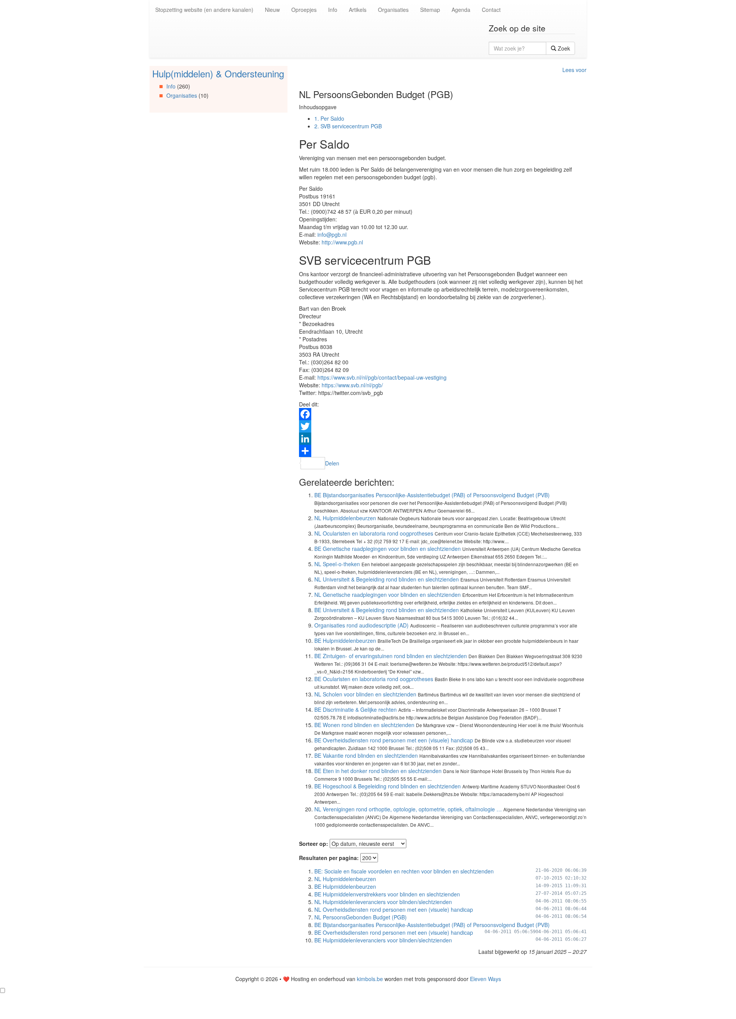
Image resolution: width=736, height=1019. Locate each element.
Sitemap (430, 9)
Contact (491, 9)
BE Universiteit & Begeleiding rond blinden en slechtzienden (386, 610)
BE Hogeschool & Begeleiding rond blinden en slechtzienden (387, 786)
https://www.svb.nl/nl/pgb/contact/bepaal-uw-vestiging (382, 377)
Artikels (357, 9)
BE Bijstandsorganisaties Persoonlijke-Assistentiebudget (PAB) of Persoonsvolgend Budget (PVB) (432, 495)
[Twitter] (442, 426)
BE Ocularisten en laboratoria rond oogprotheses (373, 679)
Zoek (563, 48)
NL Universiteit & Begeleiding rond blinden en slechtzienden (386, 579)
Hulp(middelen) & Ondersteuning (218, 73)
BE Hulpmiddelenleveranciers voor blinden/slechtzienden (383, 940)
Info (332, 9)
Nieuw (272, 9)
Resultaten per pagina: (329, 858)
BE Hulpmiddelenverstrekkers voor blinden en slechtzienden (387, 894)
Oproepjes (304, 9)
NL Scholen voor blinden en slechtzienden (365, 694)
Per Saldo (329, 118)
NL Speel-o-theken (337, 564)
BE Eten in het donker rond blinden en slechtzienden (378, 771)
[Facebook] (442, 414)
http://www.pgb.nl (342, 242)
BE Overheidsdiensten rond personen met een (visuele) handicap (393, 740)
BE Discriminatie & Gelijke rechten (355, 709)
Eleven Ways (485, 979)
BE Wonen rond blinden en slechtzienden (364, 725)
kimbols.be (370, 979)
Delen (332, 463)
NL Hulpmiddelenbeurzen (345, 518)
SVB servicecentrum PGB (348, 126)
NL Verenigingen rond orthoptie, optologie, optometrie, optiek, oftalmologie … (408, 809)
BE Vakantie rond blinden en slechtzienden (366, 755)
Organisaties (393, 9)
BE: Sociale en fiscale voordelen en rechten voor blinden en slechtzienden (404, 871)
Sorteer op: (313, 843)
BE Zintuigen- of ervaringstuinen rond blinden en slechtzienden (390, 656)
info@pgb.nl (332, 234)
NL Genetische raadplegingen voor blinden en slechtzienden (387, 594)
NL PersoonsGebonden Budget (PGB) (360, 917)
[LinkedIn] (442, 439)
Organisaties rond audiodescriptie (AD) (361, 625)
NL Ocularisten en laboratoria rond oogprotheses (373, 533)
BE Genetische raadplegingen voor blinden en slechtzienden (387, 548)
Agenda (461, 9)
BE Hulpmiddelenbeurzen (345, 640)
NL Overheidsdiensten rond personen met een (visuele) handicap (393, 909)
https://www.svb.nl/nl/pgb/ (352, 385)
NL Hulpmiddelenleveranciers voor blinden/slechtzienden (383, 902)
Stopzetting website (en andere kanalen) (204, 9)
